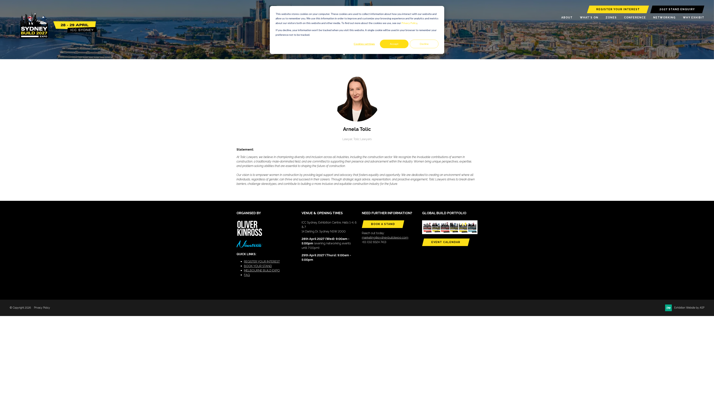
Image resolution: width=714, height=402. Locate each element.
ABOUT (567, 17)
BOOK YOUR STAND (258, 266)
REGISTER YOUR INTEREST (618, 9)
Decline (424, 43)
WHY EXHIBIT (693, 17)
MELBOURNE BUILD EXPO (262, 270)
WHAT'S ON (589, 17)
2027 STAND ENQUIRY (677, 9)
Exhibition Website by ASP (689, 307)
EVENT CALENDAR (445, 242)
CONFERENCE (635, 17)
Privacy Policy (409, 23)
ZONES (611, 17)
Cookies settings (364, 43)
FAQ (247, 275)
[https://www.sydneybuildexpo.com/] (57, 37)
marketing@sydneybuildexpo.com (385, 237)
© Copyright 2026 (20, 307)
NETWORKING (664, 17)
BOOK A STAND (383, 224)
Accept (394, 43)
